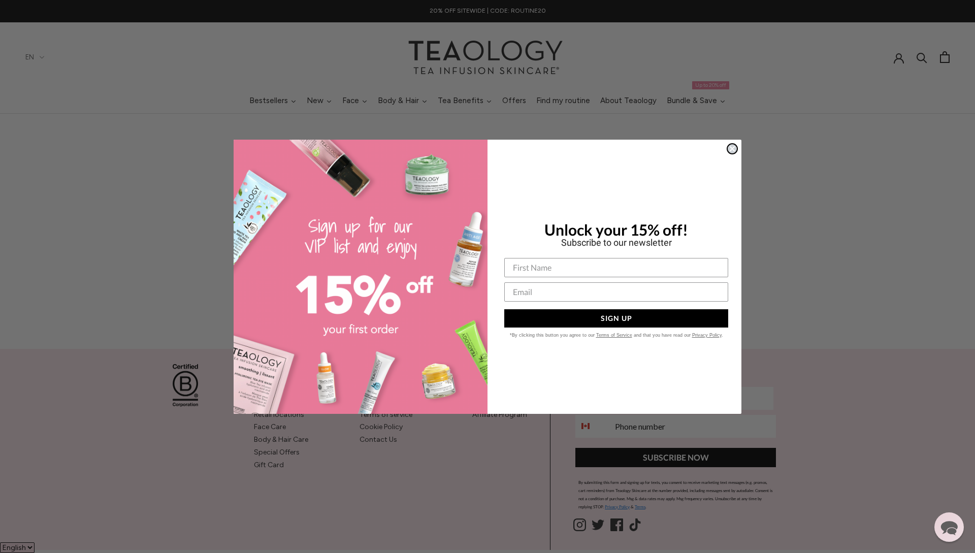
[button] (949, 527)
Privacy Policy (707, 335)
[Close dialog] (732, 149)
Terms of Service (614, 335)
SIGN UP (616, 318)
